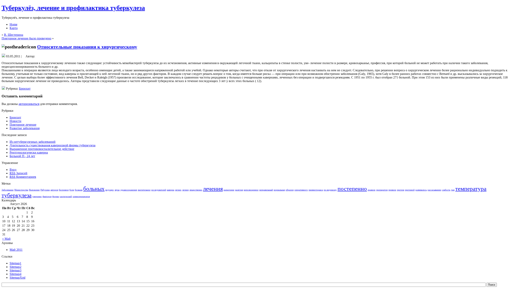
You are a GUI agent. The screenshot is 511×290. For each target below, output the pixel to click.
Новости (15, 121)
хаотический (66, 196)
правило (371, 190)
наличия (239, 190)
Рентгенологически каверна (29, 152)
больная (78, 190)
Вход (13, 169)
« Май (6, 238)
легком (185, 190)
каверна (170, 190)
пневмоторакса (316, 190)
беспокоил (64, 190)
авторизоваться (29, 104)
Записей (18, 173)
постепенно (352, 188)
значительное (144, 190)
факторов (47, 196)
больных (94, 188)
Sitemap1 (15, 263)
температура (470, 188)
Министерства (21, 190)
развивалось (421, 190)
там (453, 190)
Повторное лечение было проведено (26, 38)
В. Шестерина (13, 34)
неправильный (266, 190)
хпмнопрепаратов (81, 196)
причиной (410, 190)
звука (117, 190)
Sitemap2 (15, 266)
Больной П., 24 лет (22, 156)
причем (400, 190)
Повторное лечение (23, 124)
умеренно (37, 196)
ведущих (109, 190)
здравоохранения (128, 190)
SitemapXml (17, 277)
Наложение (34, 190)
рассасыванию (434, 190)
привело (392, 190)
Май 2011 (16, 249)
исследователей (158, 190)
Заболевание (8, 190)
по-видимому (330, 190)
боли (71, 190)
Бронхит (25, 88)
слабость (446, 190)
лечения (213, 188)
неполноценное (251, 190)
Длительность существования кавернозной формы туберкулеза (52, 145)
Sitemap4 (15, 274)
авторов (54, 190)
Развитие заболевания (25, 128)
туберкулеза (17, 195)
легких (178, 190)
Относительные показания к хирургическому (87, 46)
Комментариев (23, 176)
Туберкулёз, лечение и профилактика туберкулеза (73, 7)
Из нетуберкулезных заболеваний (32, 141)
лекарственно (195, 190)
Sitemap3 (15, 270)
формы (55, 196)
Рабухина (45, 190)
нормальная (279, 190)
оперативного (301, 190)
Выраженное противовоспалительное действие (42, 149)
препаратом (382, 190)
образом (290, 190)
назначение (229, 190)
